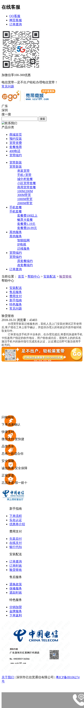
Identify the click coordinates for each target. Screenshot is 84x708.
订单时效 (15, 565)
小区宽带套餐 (26, 183)
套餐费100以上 (27, 215)
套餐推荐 (15, 147)
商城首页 (15, 134)
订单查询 (15, 24)
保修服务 (15, 588)
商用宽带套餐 (26, 187)
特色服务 (15, 304)
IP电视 (21, 244)
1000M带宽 (24, 199)
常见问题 (8, 86)
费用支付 (15, 296)
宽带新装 (15, 166)
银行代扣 (15, 547)
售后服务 (15, 292)
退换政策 (15, 584)
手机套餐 (15, 211)
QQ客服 (14, 16)
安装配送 (49, 276)
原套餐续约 (25, 261)
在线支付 (15, 542)
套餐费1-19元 (26, 223)
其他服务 (15, 236)
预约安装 (15, 138)
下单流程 (15, 516)
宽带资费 (15, 142)
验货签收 (65, 276)
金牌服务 (15, 611)
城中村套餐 (25, 179)
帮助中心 (34, 276)
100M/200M (25, 191)
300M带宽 (24, 195)
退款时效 (15, 592)
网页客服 (15, 20)
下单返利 (15, 615)
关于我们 (8, 677)
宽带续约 (15, 155)
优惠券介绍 (17, 524)
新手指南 (15, 300)
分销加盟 (15, 607)
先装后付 (15, 538)
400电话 (14, 151)
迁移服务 (23, 248)
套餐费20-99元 (27, 228)
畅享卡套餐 (25, 219)
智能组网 (23, 240)
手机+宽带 (24, 175)
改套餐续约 (25, 265)
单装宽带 (23, 170)
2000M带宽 (24, 203)
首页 (21, 276)
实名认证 (15, 520)
